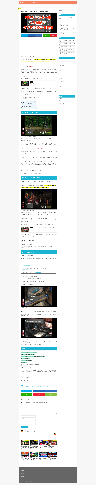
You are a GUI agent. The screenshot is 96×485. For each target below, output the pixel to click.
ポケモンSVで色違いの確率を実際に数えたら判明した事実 (66, 18)
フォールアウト (61, 83)
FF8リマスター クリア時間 (44, 386)
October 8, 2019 (38, 272)
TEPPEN (60, 68)
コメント (22, 404)
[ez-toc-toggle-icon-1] (34, 102)
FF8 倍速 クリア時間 (36, 386)
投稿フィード (61, 100)
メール (22, 418)
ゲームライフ (61, 78)
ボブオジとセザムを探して (30, 2)
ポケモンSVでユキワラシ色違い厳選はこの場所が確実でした (66, 21)
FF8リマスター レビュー (25, 388)
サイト (22, 422)
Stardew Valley (61, 65)
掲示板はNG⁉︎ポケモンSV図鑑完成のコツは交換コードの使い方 (66, 33)
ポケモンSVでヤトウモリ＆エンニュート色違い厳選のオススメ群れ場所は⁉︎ (66, 29)
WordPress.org (61, 103)
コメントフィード (62, 101)
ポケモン (60, 86)
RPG (22, 385)
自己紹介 (22, 476)
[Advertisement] (39, 45)
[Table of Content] (35, 102)
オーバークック (61, 73)
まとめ (23, 107)
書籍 (59, 89)
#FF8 (23, 265)
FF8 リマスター (29, 386)
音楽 (59, 91)
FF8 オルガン (23, 386)
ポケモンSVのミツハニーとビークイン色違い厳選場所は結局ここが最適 (66, 25)
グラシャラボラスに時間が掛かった (28, 103)
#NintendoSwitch (27, 265)
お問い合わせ (23, 473)
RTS (59, 62)
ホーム (22, 481)
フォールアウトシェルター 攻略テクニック (66, 46)
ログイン (60, 98)
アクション (61, 70)
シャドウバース (61, 81)
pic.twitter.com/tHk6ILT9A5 (27, 269)
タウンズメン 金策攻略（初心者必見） (65, 40)
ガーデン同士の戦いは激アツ (27, 106)
